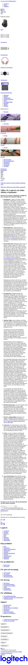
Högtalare (6, 552)
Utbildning (6, 6)
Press (5, 536)
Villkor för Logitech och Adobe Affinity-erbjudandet (13, 183)
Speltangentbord (7, 556)
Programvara (4, 168)
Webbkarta (9, 653)
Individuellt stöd (7, 605)
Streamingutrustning (8, 576)
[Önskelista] (2, 175)
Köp (2, 12)
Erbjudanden (4, 170)
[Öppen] (4, 178)
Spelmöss (6, 554)
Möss (5, 546)
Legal (2, 180)
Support (2, 9)
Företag (5, 5)
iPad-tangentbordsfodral (9, 553)
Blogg (5, 535)
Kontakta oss (7, 609)
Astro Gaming (7, 572)
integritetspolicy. (4, 510)
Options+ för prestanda (9, 620)
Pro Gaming (6, 574)
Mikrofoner (6, 558)
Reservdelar (6, 610)
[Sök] (2, 173)
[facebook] (4, 520)
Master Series (7, 565)
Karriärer (6, 532)
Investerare (6, 533)
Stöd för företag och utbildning (11, 608)
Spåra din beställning (8, 612)
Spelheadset (6, 557)
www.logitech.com (8, 258)
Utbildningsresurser (8, 598)
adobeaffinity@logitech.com (10, 235)
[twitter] (3, 520)
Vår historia (6, 531)
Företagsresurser (7, 589)
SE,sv (3, 10)
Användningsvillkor (5, 651)
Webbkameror (7, 550)
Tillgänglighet (7, 540)
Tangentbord (7, 548)
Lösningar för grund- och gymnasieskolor (13, 597)
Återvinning (6, 539)
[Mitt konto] (2, 177)
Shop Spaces (7, 583)
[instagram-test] (1, 520)
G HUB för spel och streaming (11, 619)
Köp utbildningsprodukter (10, 596)
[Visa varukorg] (2, 178)
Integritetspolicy (14, 651)
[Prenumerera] (16, 506)
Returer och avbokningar (9, 613)
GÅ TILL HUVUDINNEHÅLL (8, 1)
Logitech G (6, 3)
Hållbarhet (6, 537)
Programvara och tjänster (9, 585)
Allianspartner (7, 588)
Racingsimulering (8, 575)
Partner (5, 587)
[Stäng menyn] (2, 13)
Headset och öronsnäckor (10, 549)
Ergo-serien (6, 566)
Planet (2, 171)
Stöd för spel (7, 606)
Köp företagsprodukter (9, 584)
